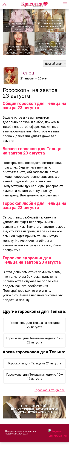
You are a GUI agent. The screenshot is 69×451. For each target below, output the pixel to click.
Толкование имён (34, 408)
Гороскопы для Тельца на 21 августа (34, 363)
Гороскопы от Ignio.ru (49, 390)
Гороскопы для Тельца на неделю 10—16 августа (34, 376)
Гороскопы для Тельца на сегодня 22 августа (34, 325)
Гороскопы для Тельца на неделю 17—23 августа (34, 340)
